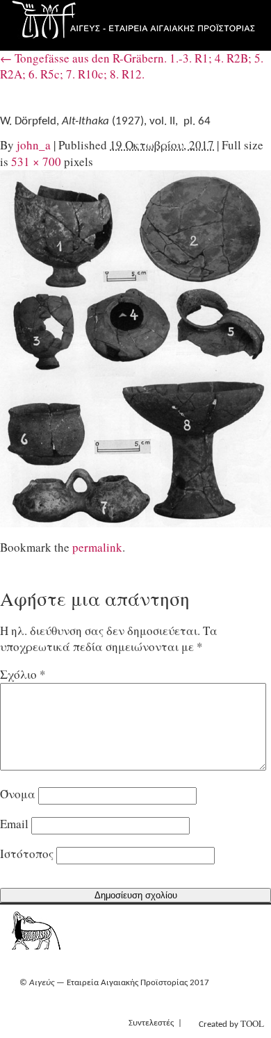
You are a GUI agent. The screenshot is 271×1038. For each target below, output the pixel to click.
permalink (97, 547)
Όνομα (17, 794)
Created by (231, 1023)
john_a (34, 145)
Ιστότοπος (27, 854)
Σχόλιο (23, 674)
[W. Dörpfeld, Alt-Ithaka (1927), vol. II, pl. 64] (135, 348)
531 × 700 (36, 162)
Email (14, 824)
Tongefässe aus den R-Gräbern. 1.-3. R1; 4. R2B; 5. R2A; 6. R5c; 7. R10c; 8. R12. (131, 66)
